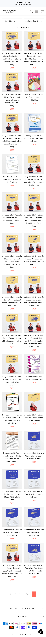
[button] (40, 631)
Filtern (12, 21)
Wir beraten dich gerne (23, 609)
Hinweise (23, 616)
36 (27, 594)
